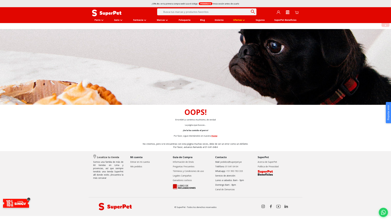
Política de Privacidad (268, 166)
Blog (202, 19)
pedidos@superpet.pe (231, 161)
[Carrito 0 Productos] (297, 12)
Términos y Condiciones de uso (188, 171)
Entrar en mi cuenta (140, 161)
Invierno (219, 19)
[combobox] (206, 11)
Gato (116, 19)
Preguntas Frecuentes (183, 166)
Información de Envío (183, 161)
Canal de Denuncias (225, 189)
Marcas (161, 19)
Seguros (260, 19)
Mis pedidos (136, 166)
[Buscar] (253, 11)
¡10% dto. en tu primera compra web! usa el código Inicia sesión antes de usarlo (195, 3)
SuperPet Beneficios (285, 19)
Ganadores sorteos (182, 180)
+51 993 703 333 (234, 171)
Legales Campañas (182, 175)
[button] (383, 212)
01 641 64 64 (231, 166)
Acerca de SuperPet (267, 161)
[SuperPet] (106, 12)
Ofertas (237, 19)
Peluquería (184, 19)
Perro (97, 19)
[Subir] (9, 215)
